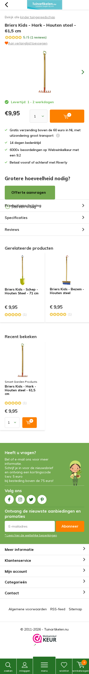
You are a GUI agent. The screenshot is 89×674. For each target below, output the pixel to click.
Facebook (9, 499)
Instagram (20, 499)
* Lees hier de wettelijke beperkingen (31, 535)
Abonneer (70, 526)
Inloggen (24, 670)
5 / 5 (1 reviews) (35, 37)
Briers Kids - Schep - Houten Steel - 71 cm (21, 291)
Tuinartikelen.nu (56, 629)
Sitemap (75, 609)
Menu (44, 670)
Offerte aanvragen (28, 192)
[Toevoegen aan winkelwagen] (29, 422)
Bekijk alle (30, 17)
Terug (6, 5)
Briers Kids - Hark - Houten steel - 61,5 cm (20, 390)
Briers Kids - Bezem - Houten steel (67, 291)
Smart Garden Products (21, 381)
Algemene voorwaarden (28, 609)
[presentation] (79, 72)
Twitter (31, 499)
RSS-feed (57, 609)
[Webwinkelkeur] (44, 640)
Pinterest (42, 499)
